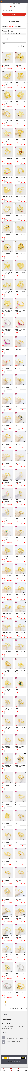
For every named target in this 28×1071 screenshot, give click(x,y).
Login (12, 18)
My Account (25, 1)
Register (15, 18)
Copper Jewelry (8, 33)
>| (4, 1005)
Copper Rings (16, 33)
